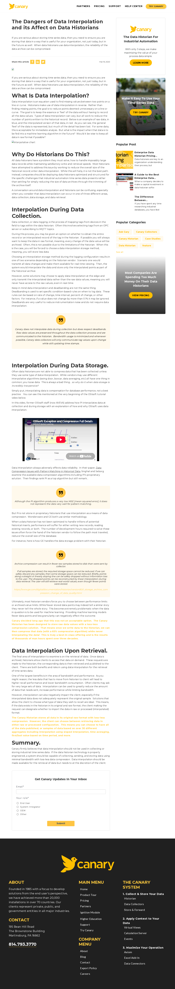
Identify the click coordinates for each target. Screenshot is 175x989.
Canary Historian (128, 238)
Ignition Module (90, 912)
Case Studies (153, 238)
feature (146, 245)
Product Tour (88, 894)
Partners (85, 906)
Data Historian (127, 245)
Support (85, 924)
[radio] (62, 803)
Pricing (84, 900)
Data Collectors (134, 904)
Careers (85, 973)
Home (84, 889)
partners (83, 6)
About (84, 951)
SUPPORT (115, 6)
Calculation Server (135, 933)
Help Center (133, 6)
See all (119, 252)
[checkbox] (61, 808)
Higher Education (91, 918)
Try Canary (156, 6)
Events (128, 938)
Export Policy (88, 968)
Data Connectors (134, 963)
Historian (130, 898)
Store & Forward (134, 909)
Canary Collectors (146, 232)
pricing (99, 6)
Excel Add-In (132, 957)
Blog (83, 956)
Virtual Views (132, 927)
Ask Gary (124, 232)
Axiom (128, 952)
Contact (85, 962)
